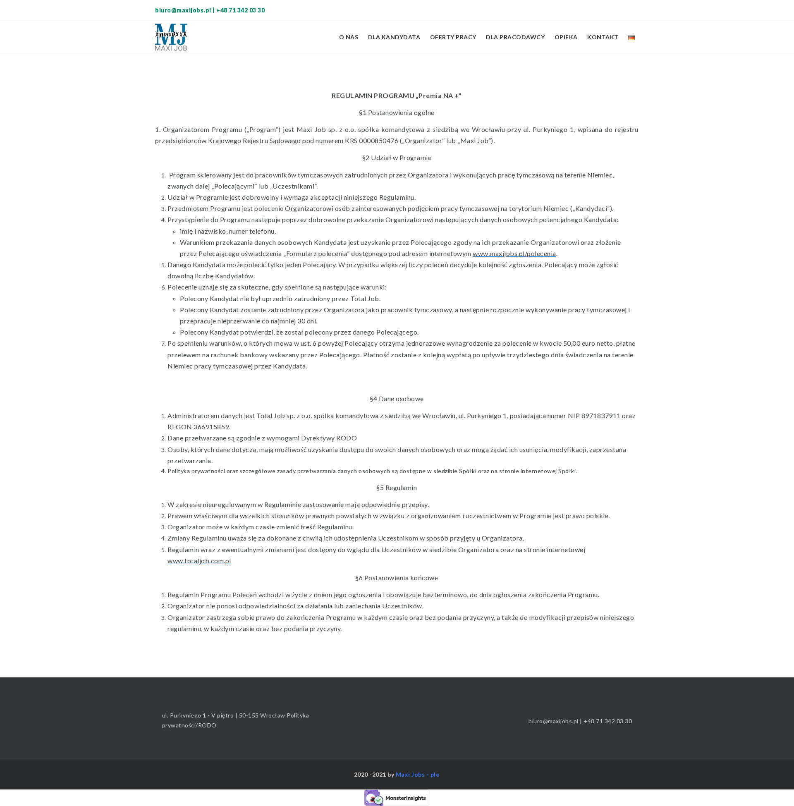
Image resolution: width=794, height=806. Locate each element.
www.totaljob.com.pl (199, 560)
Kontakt (603, 37)
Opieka (566, 37)
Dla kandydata (394, 37)
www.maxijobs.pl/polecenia (514, 253)
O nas (349, 37)
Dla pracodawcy (515, 37)
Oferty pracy (453, 37)
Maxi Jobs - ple (418, 774)
